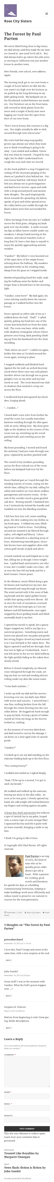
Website (8, 1115)
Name (8, 1092)
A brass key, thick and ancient (20, 812)
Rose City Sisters (18, 21)
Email (8, 1104)
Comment (10, 1054)
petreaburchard (13, 939)
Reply (8, 960)
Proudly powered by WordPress (17, 1178)
